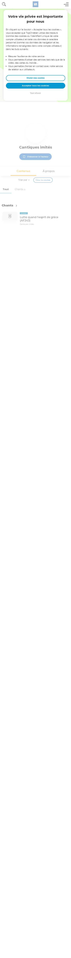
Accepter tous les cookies (35, 85)
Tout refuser (35, 93)
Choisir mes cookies (36, 78)
